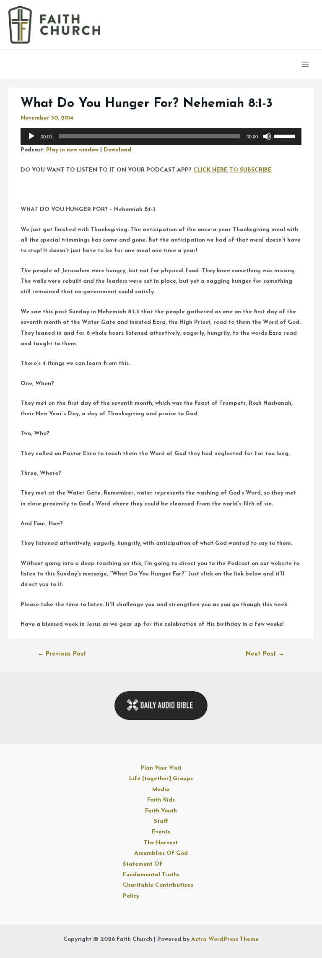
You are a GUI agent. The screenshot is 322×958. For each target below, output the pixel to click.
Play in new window (72, 150)
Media (161, 789)
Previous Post (61, 654)
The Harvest (161, 843)
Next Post (265, 654)
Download (117, 150)
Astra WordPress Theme (225, 939)
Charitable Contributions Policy (158, 890)
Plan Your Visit (161, 768)
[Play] (31, 136)
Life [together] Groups (161, 778)
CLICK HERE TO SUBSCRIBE (232, 170)
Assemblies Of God (161, 853)
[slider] (285, 135)
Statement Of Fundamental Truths (151, 869)
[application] (161, 136)
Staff (161, 821)
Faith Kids (161, 800)
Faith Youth (161, 811)
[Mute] (267, 136)
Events (161, 832)
